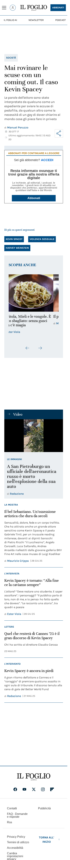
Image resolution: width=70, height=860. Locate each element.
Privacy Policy (16, 836)
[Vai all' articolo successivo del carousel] (40, 348)
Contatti (12, 808)
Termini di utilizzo (18, 842)
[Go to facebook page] (15, 789)
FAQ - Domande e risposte (17, 815)
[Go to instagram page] (43, 789)
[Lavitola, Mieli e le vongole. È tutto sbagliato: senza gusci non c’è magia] (34, 293)
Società (11, 57)
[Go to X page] (34, 789)
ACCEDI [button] (47, 160)
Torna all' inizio (46, 839)
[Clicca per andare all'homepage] (33, 776)
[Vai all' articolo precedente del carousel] (27, 348)
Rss (9, 822)
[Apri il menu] (4, 7)
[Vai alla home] (33, 7)
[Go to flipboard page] (52, 789)
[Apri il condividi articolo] (59, 133)
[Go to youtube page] (24, 789)
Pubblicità (44, 808)
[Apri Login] (13, 8)
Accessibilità (15, 847)
